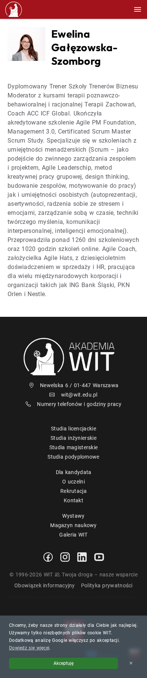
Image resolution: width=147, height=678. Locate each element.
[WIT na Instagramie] (65, 556)
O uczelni (73, 482)
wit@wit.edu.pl (79, 395)
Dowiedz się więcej (29, 648)
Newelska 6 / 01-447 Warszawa (79, 385)
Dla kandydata (74, 472)
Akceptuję (64, 663)
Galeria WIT (73, 535)
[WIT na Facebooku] (48, 556)
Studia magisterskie (73, 447)
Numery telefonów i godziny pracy (79, 404)
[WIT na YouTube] (99, 556)
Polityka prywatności (107, 585)
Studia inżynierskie (73, 438)
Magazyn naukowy (73, 525)
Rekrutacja (73, 491)
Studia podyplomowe (73, 457)
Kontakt (73, 500)
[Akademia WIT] (73, 356)
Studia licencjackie (73, 429)
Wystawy (73, 516)
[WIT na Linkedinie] (82, 556)
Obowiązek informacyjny (44, 585)
